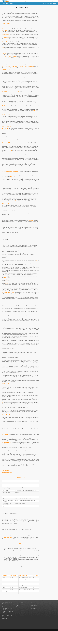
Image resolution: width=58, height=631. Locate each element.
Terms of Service (16, 629)
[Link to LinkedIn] (52, 629)
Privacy (19, 629)
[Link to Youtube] (55, 629)
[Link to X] (51, 629)
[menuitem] (18, 1)
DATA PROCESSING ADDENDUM (7, 3)
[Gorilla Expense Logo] (5, 1)
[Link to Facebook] (53, 629)
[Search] (55, 1)
